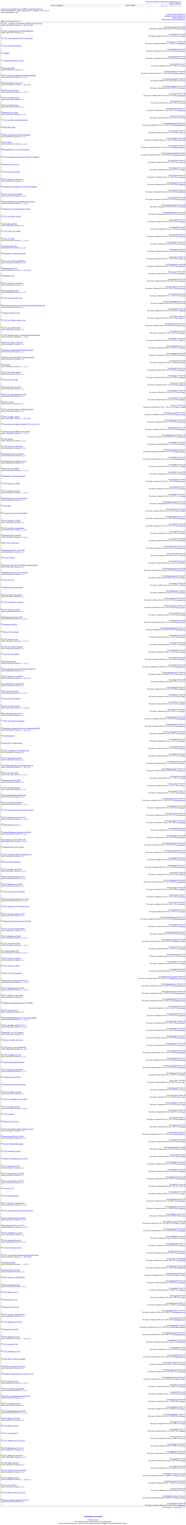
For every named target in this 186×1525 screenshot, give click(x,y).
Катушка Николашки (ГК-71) (12, 713)
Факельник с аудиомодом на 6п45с (14, 253)
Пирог (183, 348)
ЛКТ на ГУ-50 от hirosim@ (12, 862)
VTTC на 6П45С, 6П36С (11, 416)
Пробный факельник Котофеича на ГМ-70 (17, 832)
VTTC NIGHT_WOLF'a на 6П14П (14, 1470)
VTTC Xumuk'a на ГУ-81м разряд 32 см (16, 906)
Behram (182, 251)
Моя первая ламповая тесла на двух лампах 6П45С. (20, 1018)
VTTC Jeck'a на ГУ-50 (10, 639)
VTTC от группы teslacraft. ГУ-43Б (14, 394)
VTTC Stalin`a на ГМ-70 (11, 1463)
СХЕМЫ (6, 53)
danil (175, 776)
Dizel (183, 207)
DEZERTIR (181, 1260)
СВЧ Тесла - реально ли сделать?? (14, 1366)
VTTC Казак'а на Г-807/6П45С (13, 1069)
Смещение (6, 365)
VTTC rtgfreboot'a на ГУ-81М (12, 884)
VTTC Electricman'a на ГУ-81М (13, 1173)
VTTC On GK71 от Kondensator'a (14, 1203)
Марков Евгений (171, 576)
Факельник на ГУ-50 (10, 268)
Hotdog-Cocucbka (171, 939)
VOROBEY (181, 659)
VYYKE (175, 131)
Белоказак (174, 1073)
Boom (183, 244)
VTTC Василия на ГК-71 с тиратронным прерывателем (21, 335)
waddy (175, 1192)
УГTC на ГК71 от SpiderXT (12, 958)
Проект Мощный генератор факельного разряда (19, 201)
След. (176, 1507)
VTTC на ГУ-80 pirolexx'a (11, 787)
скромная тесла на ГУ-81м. (12, 1077)
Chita (175, 316)
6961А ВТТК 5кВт (9, 127)
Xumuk (175, 910)
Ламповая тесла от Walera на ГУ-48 (14, 461)
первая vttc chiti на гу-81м (11, 313)
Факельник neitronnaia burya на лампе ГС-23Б (18, 1374)
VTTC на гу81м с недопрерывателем (15, 120)
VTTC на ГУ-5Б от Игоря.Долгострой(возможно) (19, 75)
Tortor (175, 665)
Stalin (175, 249)
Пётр (183, 29)
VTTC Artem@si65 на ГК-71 (12, 1240)
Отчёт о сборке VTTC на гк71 (13, 83)
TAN (183, 296)
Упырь (175, 398)
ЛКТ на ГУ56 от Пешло (11, 632)
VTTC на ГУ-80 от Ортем (11, 172)
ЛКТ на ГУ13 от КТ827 (11, 691)
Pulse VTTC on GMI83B (11, 468)
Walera (175, 464)
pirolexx (174, 376)
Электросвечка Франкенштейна (13, 1062)
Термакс (174, 390)
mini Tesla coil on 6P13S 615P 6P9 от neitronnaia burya (20, 565)
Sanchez (182, 1401)
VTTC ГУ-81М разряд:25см (12, 46)
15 (27, 84)
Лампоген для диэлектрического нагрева (16, 209)
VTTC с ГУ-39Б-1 (9, 238)
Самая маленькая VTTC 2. (11, 825)
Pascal (175, 1125)
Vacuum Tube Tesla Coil (33, 9)
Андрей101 (173, 286)
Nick (183, 1090)
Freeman (174, 1169)
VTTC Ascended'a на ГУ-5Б (12, 1055)
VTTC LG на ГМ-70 (9, 1485)
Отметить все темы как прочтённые (173, 19)
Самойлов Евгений (171, 153)
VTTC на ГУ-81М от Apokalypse (14, 721)
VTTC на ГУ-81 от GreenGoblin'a (14, 928)
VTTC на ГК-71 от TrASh (11, 609)
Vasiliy (175, 34)
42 (27, 270)
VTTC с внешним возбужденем (13, 1388)
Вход (147, 1)
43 (29, 270)
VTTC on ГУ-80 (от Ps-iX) (11, 943)
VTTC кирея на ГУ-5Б (10, 1344)
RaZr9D (174, 197)
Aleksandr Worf (173, 1147)
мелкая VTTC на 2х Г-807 (11, 1270)
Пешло (183, 355)
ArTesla (175, 220)
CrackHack (181, 897)
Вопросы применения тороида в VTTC (16, 1500)
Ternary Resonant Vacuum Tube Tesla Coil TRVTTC (19, 669)
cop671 (175, 1110)
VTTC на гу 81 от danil (10, 773)
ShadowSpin (174, 591)
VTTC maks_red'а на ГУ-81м (12, 758)
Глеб (175, 64)
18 (29, 418)
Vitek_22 (182, 132)
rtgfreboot (174, 887)
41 (24, 270)
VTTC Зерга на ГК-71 (10, 1010)
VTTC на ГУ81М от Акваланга (13, 602)
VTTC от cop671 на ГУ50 (11, 1106)
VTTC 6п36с (7, 142)
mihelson (182, 221)
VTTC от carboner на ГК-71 (12, 1403)
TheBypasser (181, 51)
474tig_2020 (181, 140)
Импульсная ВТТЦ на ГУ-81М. (13, 1136)
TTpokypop (173, 813)
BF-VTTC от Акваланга (11, 543)
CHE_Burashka (172, 450)
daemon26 (182, 385)
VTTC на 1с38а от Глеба (11, 97)
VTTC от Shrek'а (8, 1114)
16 (29, 84)
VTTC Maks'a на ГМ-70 (11, 1426)
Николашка (181, 429)
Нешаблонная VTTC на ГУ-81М (13, 550)
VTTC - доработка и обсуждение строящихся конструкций (22, 23)
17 (27, 418)
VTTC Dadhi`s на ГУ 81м (11, 491)
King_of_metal (180, 407)
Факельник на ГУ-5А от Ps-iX (13, 617)
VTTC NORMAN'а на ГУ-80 (12, 1233)
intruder (182, 652)
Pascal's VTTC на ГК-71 (11, 1121)
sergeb (175, 1288)
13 (27, 730)
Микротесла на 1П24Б (10, 112)
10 (24, 678)
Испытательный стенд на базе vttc (14, 1084)
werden (175, 1006)
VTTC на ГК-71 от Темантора (13, 179)
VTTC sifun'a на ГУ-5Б (10, 1381)
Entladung (182, 184)
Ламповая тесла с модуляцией (13, 587)
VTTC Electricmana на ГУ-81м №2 (14, 817)
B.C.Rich (182, 859)
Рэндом (174, 1251)
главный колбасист (179, 73)
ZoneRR (182, 1305)
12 (29, 678)
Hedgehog (175, 49)
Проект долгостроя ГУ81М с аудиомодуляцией (18, 357)
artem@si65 (173, 1244)
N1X (183, 80)
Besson (175, 858)
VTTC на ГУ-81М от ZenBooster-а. (14, 261)
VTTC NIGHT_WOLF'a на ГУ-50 (14, 1492)
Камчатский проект (9, 661)
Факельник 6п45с (9, 68)
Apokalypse (181, 548)
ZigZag (175, 190)
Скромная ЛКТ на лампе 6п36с (13, 684)
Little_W (182, 674)
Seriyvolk (182, 437)
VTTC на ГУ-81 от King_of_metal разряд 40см (18, 409)
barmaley (182, 748)
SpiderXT (174, 962)
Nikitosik (174, 650)
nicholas (182, 926)
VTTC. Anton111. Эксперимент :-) (14, 1314)
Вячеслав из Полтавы (170, 976)
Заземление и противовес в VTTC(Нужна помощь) (20, 186)
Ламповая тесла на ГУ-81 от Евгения (15, 572)
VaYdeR (174, 1355)
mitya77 (182, 214)
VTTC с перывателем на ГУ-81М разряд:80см (18, 31)
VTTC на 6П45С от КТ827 (12, 520)
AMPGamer (181, 43)
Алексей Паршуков (170, 628)
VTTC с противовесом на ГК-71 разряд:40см (18, 38)
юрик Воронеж (180, 459)
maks (175, 1295)
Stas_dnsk (174, 1095)
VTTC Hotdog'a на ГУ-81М (12, 936)
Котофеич (182, 273)
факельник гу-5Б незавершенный (14, 476)
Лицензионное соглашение (93, 1516)
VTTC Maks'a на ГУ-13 (10, 1292)
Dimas (175, 754)
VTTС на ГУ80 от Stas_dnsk (12, 1092)
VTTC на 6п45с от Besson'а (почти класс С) (17, 854)
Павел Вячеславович (178, 1327)
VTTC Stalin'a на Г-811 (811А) (13, 1455)
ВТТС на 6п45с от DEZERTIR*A (14, 1277)
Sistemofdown (172, 71)
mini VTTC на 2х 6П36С (11, 654)
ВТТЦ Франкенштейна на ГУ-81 (14, 876)
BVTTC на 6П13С (9, 557)
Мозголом (174, 108)
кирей (176, 1347)
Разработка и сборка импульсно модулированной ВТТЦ (21, 728)
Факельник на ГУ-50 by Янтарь (13, 847)
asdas (175, 746)
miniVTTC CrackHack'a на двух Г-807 (15, 1158)
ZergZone (174, 1014)
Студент (174, 784)
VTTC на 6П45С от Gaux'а (12, 1151)
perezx (175, 257)
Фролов (174, 427)
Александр (181, 236)
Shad (175, 531)
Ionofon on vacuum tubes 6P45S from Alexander (18, 350)
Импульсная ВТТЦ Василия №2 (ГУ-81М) (17, 921)
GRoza (175, 457)
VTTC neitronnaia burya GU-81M (13, 988)
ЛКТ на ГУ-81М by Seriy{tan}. (13, 1040)
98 (24, 1257)
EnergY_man (173, 324)
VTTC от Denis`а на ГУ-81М (12, 869)
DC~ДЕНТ (181, 511)
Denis (175, 873)
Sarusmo (174, 279)
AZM (183, 1149)
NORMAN (181, 192)
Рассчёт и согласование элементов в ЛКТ (17, 1396)
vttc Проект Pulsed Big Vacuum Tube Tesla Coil (18, 765)
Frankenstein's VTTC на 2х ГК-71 (14, 1225)
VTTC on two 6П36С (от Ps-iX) (13, 1181)
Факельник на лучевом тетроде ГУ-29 (15, 980)
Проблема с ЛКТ (8, 276)
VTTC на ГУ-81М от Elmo (11, 328)
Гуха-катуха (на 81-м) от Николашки (15, 513)
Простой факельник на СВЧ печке (14, 795)
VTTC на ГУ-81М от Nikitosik (13, 647)
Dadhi (175, 168)
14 (24, 84)
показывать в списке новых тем (174, 16)
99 (27, 1257)
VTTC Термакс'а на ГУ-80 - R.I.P (14, 1440)
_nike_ (176, 1080)
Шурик (182, 874)
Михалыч (174, 1451)
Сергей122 (173, 509)
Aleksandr (174, 138)
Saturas (183, 474)
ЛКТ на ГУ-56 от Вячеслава (12, 973)
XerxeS (174, 368)
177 (28, 25)
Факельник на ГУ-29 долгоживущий (15, 498)
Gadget (175, 294)
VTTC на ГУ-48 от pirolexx (12, 372)
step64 (175, 361)
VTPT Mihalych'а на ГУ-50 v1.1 (13, 1448)
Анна (183, 1216)
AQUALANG (172, 546)
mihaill (175, 657)
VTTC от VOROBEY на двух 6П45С (15, 1099)
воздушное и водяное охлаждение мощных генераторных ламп (24, 305)
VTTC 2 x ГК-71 (8, 402)
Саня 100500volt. (179, 1134)
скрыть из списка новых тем (175, 14)
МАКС (175, 442)
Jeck (175, 643)
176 (25, 25)
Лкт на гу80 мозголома (10, 105)
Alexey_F (174, 42)
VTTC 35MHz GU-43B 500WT (13, 995)
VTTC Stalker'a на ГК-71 (11, 1477)
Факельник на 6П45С (10, 224)
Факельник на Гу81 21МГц (12, 780)
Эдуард (175, 895)
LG (176, 405)
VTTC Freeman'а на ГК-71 (11, 1166)
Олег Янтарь (173, 850)
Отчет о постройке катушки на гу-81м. (16, 899)
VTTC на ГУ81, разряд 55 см (12, 298)
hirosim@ (174, 806)
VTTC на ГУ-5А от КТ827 (12, 698)
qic (184, 555)
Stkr (184, 303)
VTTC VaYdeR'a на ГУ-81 (11, 1351)
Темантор (182, 177)
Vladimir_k (173, 1214)
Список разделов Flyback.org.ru (170, 1)
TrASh (175, 613)
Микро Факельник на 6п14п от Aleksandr (16, 135)
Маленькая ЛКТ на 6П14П (12, 535)
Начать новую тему (179, 17)
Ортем (175, 175)
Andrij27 (174, 242)
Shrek (175, 969)
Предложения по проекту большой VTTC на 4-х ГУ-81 (21, 424)
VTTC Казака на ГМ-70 (11, 1195)
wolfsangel (174, 1325)
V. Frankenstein (172, 301)
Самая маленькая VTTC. (11, 290)
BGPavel (175, 160)
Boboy (175, 739)
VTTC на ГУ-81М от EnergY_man (14, 320)
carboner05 (173, 1407)
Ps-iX (175, 620)
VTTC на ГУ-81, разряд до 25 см (14, 914)
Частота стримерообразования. (13, 1144)
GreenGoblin (173, 932)
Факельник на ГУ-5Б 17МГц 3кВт (14, 839)
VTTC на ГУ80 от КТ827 (11, 706)
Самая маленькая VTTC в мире (13, 60)
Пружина (174, 954)
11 (26, 678)
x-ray (174, 272)
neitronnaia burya (171, 205)
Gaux (175, 1154)
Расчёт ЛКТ (7, 505)
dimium (175, 145)
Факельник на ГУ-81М (10, 1329)
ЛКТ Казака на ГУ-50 (10, 1299)
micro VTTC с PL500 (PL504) (12, 743)
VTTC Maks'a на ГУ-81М (11, 1418)
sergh (183, 503)
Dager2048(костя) (172, 123)
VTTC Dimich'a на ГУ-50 (11, 1337)
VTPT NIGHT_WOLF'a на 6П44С (14, 1359)
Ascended (174, 1058)
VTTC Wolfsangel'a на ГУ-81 (12, 1322)
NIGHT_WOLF (172, 1221)
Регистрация (154, 1)
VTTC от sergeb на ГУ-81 (11, 1285)
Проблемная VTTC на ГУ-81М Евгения (16, 149)
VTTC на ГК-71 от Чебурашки (13, 446)
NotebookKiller (172, 1414)
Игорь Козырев (172, 79)
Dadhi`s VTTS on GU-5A (11, 164)
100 (29, 1257)
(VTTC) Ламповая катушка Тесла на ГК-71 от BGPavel (21, 157)
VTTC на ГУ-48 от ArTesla (12, 216)
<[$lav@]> (181, 318)
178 (31, 25)
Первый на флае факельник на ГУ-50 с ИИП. (18, 1003)
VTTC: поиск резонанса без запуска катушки (18, 1210)
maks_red (174, 761)
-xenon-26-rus (173, 598)
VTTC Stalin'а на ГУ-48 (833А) (13, 676)
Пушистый (173, 1273)
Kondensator (173, 1206)
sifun (175, 1385)
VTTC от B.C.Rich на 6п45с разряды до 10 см (18, 1129)
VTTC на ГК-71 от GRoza (11, 483)
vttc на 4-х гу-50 (8, 1188)
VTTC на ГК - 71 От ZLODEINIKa (14, 1047)
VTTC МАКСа (8, 439)
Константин (173, 1481)
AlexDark (182, 1371)
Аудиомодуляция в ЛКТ (11, 951)
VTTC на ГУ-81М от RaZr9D (12, 194)
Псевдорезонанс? (9, 736)
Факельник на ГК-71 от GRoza (13, 454)
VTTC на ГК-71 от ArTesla (12, 231)
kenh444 (174, 309)
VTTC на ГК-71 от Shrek (11, 966)
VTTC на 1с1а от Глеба (10, 90)
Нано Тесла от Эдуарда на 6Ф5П (14, 891)
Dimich (174, 1340)
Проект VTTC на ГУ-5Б (11, 1307)
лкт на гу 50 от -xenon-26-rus (12, 595)
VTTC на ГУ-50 (8, 580)
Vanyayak (182, 422)
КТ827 (174, 472)
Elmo (175, 331)
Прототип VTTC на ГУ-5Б (12, 387)
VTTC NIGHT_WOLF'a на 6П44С (14, 1218)
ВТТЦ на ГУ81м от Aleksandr (13, 342)
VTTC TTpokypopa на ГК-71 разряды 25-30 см (18, 810)
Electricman (172, 27)
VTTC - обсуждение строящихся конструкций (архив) (21, 1255)
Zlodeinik (174, 1051)
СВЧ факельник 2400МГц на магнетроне (16, 431)
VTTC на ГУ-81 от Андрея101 (13, 283)
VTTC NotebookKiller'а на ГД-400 (14, 1411)
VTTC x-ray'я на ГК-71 (10, 1433)
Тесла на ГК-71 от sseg (10, 379)
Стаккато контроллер (10, 246)
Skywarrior (181, 199)
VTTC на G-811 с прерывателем (13, 528)
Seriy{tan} (182, 763)
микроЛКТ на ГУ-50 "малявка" (13, 1032)
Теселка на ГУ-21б (9, 1262)
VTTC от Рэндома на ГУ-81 (12, 1247)
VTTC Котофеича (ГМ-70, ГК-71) (14, 1025)
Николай (175, 56)
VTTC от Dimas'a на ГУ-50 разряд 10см (16, 750)
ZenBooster (173, 264)
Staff (175, 1392)
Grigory (173, 1258)
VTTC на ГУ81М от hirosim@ (13, 802)
